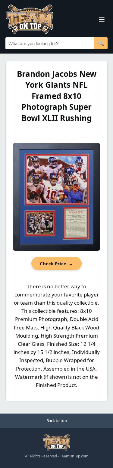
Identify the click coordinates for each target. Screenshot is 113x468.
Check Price (56, 263)
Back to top (56, 420)
